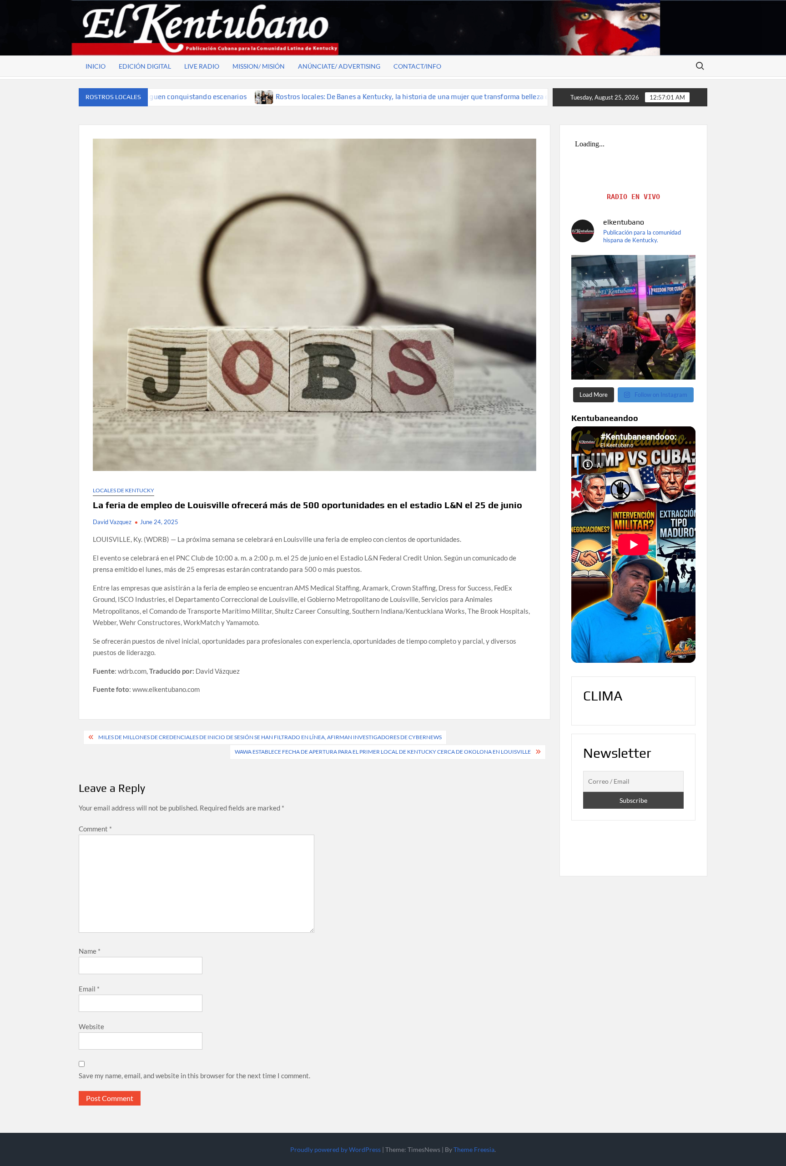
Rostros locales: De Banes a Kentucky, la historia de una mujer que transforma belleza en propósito (353, 96)
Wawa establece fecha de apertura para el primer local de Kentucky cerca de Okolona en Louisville (383, 751)
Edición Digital (145, 66)
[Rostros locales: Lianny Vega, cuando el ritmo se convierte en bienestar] (526, 96)
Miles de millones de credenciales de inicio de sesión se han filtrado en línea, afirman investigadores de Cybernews (270, 737)
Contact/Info (417, 66)
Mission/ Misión (258, 66)
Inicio (96, 66)
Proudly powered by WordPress (335, 1149)
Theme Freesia (473, 1149)
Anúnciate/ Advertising (339, 66)
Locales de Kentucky (123, 490)
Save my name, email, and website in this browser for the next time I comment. (194, 1075)
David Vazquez (112, 521)
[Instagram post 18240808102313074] (633, 317)
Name (90, 951)
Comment (95, 829)
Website (91, 1026)
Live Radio (201, 66)
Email (89, 989)
